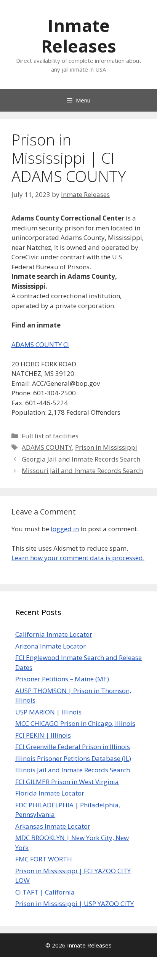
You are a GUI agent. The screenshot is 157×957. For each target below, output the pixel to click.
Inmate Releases (78, 36)
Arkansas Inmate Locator (52, 826)
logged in (65, 528)
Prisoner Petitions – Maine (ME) (62, 678)
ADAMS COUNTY (47, 447)
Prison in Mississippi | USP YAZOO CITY (74, 903)
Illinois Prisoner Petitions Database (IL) (73, 758)
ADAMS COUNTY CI (40, 344)
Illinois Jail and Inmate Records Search (72, 769)
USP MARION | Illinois (48, 712)
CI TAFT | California (45, 892)
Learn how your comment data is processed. (77, 557)
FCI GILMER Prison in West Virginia (67, 781)
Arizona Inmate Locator (50, 646)
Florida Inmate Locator (49, 793)
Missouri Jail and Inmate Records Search (82, 470)
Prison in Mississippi (106, 447)
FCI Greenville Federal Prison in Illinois (72, 746)
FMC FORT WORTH (43, 859)
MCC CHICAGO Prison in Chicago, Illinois (75, 723)
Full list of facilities (50, 435)
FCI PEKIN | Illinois (43, 735)
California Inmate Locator (53, 634)
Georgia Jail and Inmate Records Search (81, 459)
